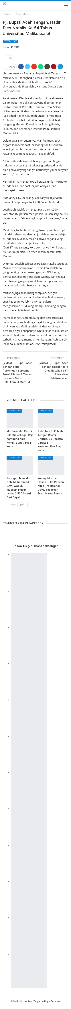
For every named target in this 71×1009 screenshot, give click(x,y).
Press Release (10, 41)
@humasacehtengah (43, 546)
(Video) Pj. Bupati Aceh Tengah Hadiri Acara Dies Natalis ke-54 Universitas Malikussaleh (53, 370)
